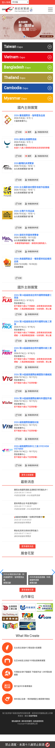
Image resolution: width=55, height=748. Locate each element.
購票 (29, 132)
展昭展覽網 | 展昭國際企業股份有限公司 (18, 9)
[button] (24, 36)
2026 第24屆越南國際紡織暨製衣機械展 (33, 374)
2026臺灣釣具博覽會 (24, 163)
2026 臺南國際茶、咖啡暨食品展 (29, 115)
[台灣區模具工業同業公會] (10, 607)
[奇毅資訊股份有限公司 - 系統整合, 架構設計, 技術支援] (27, 607)
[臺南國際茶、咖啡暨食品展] (27, 26)
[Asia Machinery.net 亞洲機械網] (10, 617)
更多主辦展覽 (27, 475)
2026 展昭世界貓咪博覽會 (26, 235)
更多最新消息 (27, 546)
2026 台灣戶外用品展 (24, 211)
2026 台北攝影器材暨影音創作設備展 (31, 187)
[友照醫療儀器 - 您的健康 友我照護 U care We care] (45, 617)
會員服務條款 (38, 721)
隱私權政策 (16, 721)
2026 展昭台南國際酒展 (25, 139)
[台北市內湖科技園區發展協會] (27, 617)
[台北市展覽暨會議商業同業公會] (10, 626)
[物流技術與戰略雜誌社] (45, 607)
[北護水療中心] (27, 626)
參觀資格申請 (43, 132)
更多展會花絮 (27, 590)
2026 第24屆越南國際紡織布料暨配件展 (33, 398)
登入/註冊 (6, 2)
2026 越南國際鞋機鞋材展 (26, 422)
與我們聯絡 (33, 716)
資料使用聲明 (26, 721)
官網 (19, 132)
